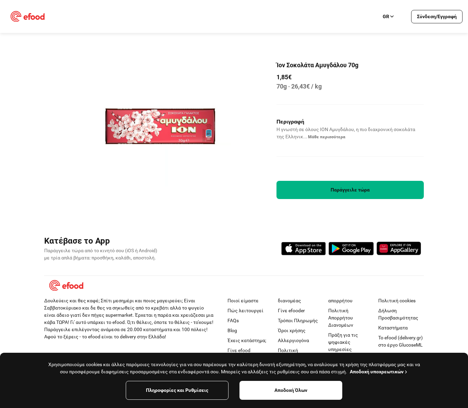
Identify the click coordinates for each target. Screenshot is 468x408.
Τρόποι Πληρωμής (298, 320)
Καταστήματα (393, 327)
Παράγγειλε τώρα (350, 190)
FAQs (233, 320)
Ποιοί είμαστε (243, 300)
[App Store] (303, 249)
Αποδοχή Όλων (290, 390)
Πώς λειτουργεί (245, 310)
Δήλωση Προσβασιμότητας (398, 314)
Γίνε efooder (291, 310)
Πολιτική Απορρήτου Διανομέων (340, 318)
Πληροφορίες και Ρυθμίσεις (177, 390)
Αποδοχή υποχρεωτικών (377, 371)
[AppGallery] (399, 249)
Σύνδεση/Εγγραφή (437, 16)
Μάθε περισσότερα (326, 137)
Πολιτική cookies (397, 300)
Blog (232, 330)
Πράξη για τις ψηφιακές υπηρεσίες (343, 342)
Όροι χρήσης (292, 330)
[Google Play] (351, 249)
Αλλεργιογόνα (293, 340)
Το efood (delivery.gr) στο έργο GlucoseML (400, 341)
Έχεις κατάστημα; (246, 340)
